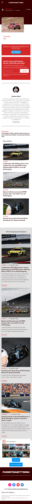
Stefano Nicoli (8, 8)
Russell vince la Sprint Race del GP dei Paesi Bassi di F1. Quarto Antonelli (15, 219)
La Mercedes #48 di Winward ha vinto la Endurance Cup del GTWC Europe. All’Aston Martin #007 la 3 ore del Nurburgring (15, 166)
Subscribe (24, 71)
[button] (5, 447)
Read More (4, 285)
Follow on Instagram (16, 464)
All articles (16, 121)
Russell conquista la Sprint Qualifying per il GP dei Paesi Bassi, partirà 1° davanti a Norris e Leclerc (16, 418)
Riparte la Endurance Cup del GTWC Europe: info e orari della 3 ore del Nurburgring (15, 194)
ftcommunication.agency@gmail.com (18, 489)
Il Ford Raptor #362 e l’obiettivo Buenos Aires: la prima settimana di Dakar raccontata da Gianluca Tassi (16, 134)
